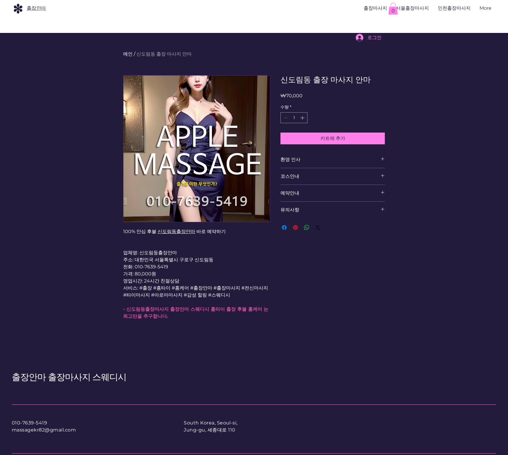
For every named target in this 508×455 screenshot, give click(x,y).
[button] (393, 9)
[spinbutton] (294, 118)
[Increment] (303, 118)
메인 (128, 54)
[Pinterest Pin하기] (295, 227)
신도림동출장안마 (176, 231)
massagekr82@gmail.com (44, 430)
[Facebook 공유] (284, 227)
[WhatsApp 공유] (306, 227)
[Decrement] (285, 118)
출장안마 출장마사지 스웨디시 (69, 377)
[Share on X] (317, 227)
